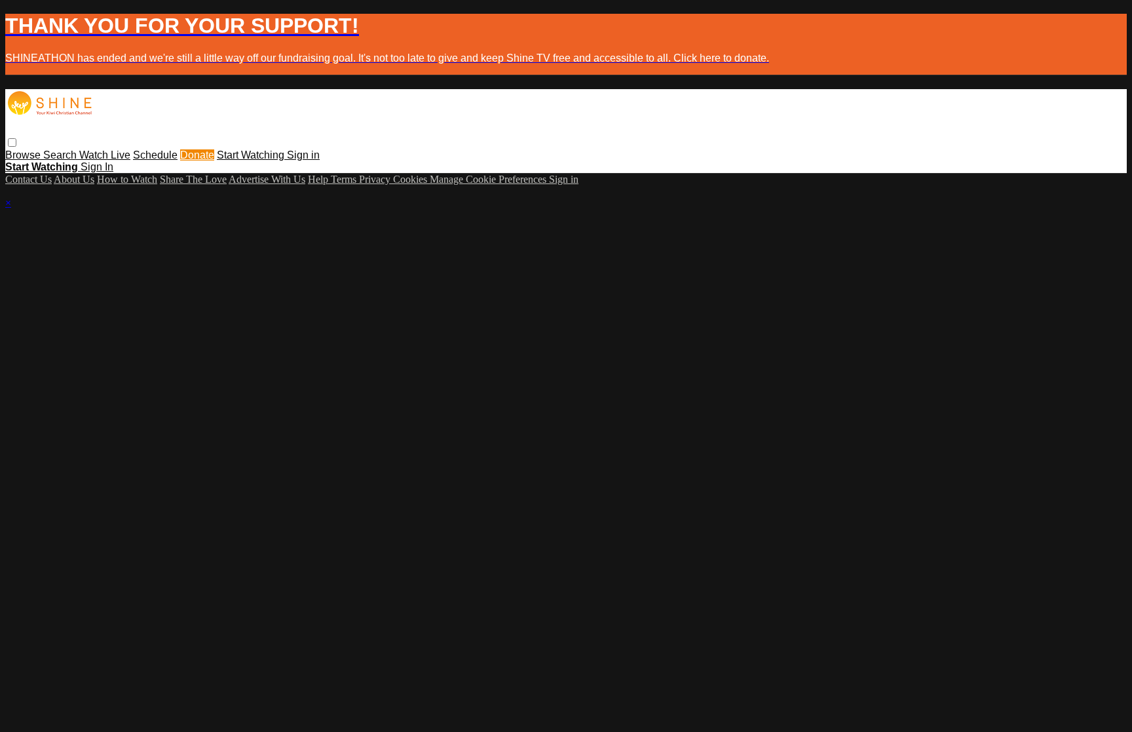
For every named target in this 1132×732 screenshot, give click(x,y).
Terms (345, 179)
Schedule (155, 155)
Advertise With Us (267, 179)
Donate (197, 155)
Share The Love (193, 179)
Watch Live (104, 155)
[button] (12, 142)
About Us (74, 179)
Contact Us (28, 179)
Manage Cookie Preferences (489, 179)
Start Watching (252, 155)
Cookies (411, 179)
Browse (24, 155)
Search (61, 155)
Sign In (97, 166)
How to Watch (127, 179)
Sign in (303, 155)
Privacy (376, 179)
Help (319, 179)
